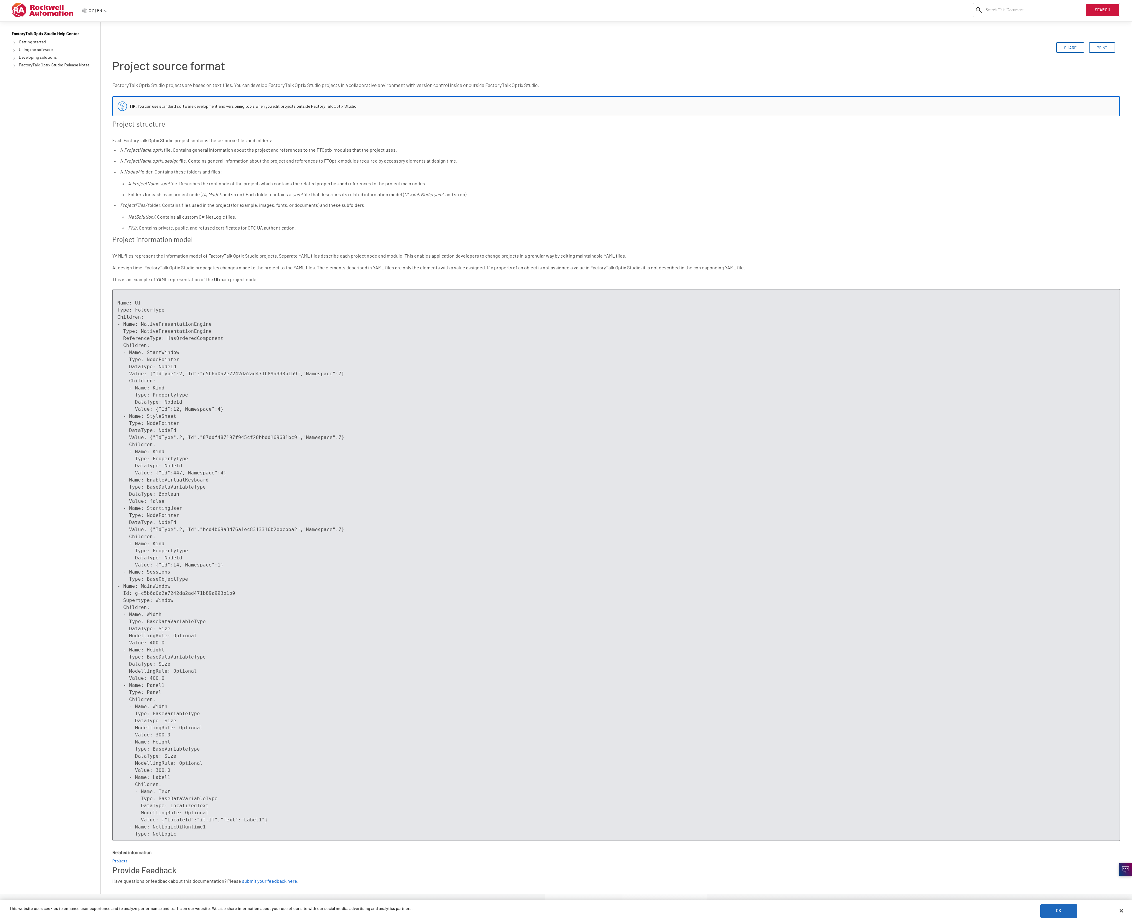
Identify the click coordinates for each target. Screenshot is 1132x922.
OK (1058, 911)
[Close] (1121, 911)
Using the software (36, 50)
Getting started (32, 42)
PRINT (1102, 47)
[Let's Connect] (1125, 869)
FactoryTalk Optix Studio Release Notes (54, 65)
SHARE (1070, 47)
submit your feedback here (269, 881)
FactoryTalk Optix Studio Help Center (45, 34)
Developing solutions (38, 57)
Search (1102, 10)
